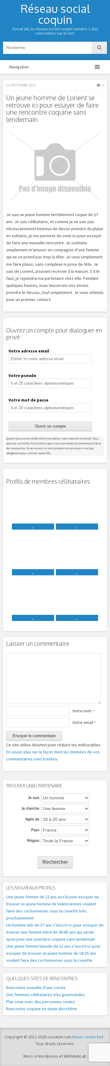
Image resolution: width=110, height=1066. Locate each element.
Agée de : (33, 819)
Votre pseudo (22, 375)
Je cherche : (31, 808)
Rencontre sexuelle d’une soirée (36, 987)
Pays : (36, 830)
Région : (34, 841)
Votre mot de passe (29, 400)
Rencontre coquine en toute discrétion (41, 1008)
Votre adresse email (29, 351)
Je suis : (34, 798)
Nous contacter (88, 1037)
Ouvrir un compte (50, 426)
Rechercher (55, 862)
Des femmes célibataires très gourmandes (45, 994)
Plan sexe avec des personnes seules (40, 1001)
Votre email (84, 722)
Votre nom (83, 711)
